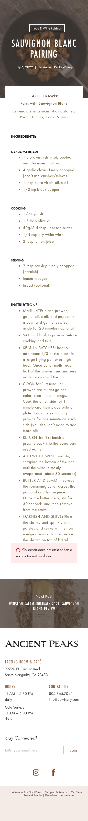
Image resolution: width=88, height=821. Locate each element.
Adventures (67, 795)
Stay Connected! (21, 738)
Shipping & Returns (56, 792)
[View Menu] (77, 11)
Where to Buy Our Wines (26, 792)
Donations (51, 795)
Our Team (76, 792)
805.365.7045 (61, 693)
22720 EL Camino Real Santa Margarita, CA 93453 (26, 671)
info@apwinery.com (64, 699)
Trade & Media (33, 795)
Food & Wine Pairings (47, 28)
